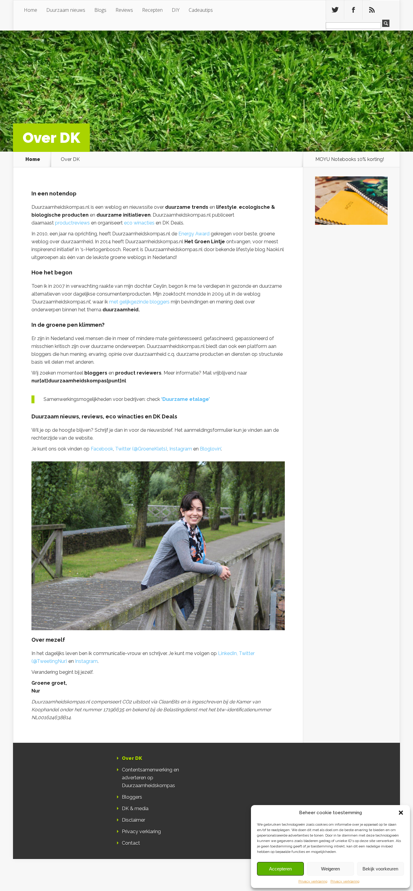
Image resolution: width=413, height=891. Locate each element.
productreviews (72, 223)
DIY (176, 10)
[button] (401, 813)
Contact (131, 843)
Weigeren (330, 868)
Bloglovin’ (210, 449)
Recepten (152, 10)
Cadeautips (201, 10)
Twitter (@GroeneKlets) (141, 449)
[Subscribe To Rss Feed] (372, 10)
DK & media (135, 808)
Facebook (102, 449)
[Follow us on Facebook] (353, 10)
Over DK (132, 758)
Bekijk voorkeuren (380, 868)
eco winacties (139, 223)
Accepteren (280, 868)
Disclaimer (133, 820)
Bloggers (132, 797)
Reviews (124, 10)
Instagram (180, 449)
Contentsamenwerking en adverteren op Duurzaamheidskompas (150, 777)
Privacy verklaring (312, 881)
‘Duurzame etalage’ (185, 399)
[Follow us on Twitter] (335, 10)
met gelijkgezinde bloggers (139, 302)
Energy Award (194, 234)
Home (30, 10)
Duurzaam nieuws (65, 10)
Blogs (100, 10)
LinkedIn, (228, 653)
